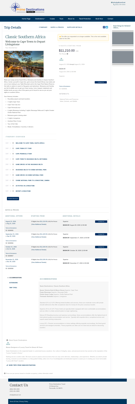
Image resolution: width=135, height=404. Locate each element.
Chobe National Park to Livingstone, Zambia (33, 180)
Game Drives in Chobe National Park (29, 175)
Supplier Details (74, 27)
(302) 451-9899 (14, 391)
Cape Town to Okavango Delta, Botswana (31, 159)
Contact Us (101, 82)
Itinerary (43, 27)
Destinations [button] (39, 19)
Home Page (26, 19)
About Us (71, 19)
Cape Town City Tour (24, 148)
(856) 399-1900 (14, 389)
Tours (61, 19)
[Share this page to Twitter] (107, 27)
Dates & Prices (57, 27)
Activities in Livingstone (25, 186)
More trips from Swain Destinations (22, 365)
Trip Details (12, 27)
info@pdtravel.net (119, 2)
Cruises (52, 19)
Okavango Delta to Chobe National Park (31, 170)
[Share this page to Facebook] (104, 27)
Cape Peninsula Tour (24, 154)
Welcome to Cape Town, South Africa (30, 143)
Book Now (99, 19)
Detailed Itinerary (12, 198)
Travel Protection (85, 19)
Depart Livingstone (23, 191)
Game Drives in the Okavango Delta (29, 164)
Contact (110, 19)
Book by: (66, 225)
